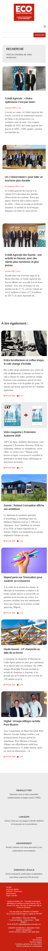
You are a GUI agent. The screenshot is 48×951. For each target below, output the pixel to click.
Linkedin (24, 817)
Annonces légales (12, 889)
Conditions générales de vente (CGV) (28, 944)
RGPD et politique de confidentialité (29, 946)
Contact (39, 938)
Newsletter (24, 790)
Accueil (8, 887)
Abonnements (11, 893)
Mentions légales (36, 942)
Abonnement (24, 843)
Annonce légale (24, 870)
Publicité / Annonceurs (14, 891)
